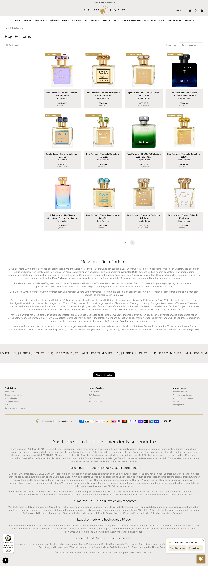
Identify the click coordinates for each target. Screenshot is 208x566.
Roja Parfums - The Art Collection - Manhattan (184, 216)
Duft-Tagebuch (95, 395)
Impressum (9, 392)
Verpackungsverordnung (183, 398)
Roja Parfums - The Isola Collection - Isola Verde (103, 155)
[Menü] (12, 535)
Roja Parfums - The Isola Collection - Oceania (63, 155)
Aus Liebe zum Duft (61, 421)
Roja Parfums (62, 98)
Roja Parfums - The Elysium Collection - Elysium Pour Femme (62, 216)
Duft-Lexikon (94, 392)
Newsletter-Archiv (96, 401)
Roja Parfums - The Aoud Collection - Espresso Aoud (103, 94)
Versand (176, 401)
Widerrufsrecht (11, 398)
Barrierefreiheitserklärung (15, 408)
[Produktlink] (62, 80)
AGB (6, 405)
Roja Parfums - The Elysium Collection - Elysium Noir (184, 94)
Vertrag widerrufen (12, 401)
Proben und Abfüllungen (182, 395)
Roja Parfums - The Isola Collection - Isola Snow (144, 94)
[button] (190, 10)
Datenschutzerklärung (14, 395)
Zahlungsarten (178, 405)
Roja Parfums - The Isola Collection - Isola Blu (103, 216)
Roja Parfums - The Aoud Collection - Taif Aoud (143, 216)
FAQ (90, 398)
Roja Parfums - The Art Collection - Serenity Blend (62, 94)
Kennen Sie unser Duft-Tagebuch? (104, 2)
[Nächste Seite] (132, 242)
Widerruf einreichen (104, 375)
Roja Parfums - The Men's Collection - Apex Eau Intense (144, 155)
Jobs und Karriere (180, 392)
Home (7, 28)
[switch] (8, 550)
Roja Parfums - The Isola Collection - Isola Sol (184, 155)
